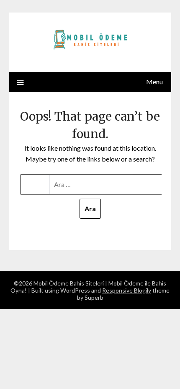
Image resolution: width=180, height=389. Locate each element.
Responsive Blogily (126, 290)
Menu (154, 82)
